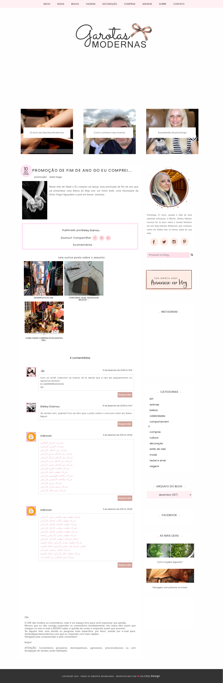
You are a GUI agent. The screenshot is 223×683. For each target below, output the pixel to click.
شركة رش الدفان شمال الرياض (56, 457)
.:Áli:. (42, 371)
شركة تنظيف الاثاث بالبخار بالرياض (58, 520)
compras (155, 432)
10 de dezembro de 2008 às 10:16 (117, 370)
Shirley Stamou (90, 230)
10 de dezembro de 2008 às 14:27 (117, 405)
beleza (154, 410)
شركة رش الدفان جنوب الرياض (56, 464)
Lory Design (152, 676)
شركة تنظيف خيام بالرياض (54, 472)
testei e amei (158, 460)
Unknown (46, 436)
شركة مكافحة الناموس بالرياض (56, 479)
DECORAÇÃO (109, 4)
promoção (40, 177)
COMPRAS (129, 4)
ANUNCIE (147, 4)
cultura (154, 437)
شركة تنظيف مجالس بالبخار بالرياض (59, 531)
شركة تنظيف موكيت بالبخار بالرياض (58, 528)
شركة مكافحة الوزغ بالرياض (54, 468)
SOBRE (162, 4)
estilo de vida (158, 449)
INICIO (47, 4)
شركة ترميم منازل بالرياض (54, 486)
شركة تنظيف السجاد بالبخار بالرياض (58, 524)
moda (153, 454)
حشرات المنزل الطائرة (52, 442)
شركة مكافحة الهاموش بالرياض (56, 475)
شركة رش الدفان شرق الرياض (56, 453)
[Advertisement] (111, 82)
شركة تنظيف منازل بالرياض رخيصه (58, 535)
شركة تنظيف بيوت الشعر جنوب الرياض (60, 517)
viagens (154, 466)
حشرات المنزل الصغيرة (52, 446)
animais (154, 404)
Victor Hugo (55, 177)
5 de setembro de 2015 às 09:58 (117, 435)
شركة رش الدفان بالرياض (53, 450)
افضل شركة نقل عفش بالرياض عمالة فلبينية (63, 546)
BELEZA (75, 4)
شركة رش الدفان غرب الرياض (56, 461)
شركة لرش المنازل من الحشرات (57, 557)
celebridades (157, 416)
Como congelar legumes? (170, 562)
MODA (60, 4)
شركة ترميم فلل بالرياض (53, 490)
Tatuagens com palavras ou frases (169, 587)
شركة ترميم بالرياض (50, 483)
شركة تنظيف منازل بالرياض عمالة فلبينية (61, 542)
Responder (124, 394)
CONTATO (178, 4)
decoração (156, 443)
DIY (151, 399)
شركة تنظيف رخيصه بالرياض (55, 550)
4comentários (82, 245)
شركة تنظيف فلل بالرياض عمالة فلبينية (60, 553)
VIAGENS (90, 4)
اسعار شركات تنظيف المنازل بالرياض (59, 539)
